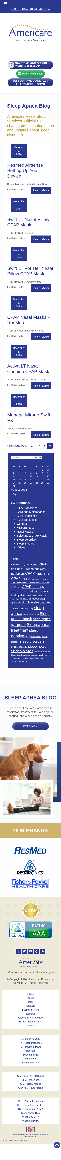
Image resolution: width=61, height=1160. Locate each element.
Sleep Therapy (22, 655)
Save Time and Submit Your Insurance (31, 65)
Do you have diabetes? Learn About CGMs (30, 82)
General (22, 523)
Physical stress (16, 608)
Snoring (30, 655)
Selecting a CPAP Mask (32, 535)
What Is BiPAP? (30, 1121)
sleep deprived (36, 637)
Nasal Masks (25, 531)
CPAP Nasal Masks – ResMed (28, 320)
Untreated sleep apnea (19, 661)
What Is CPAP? (30, 1117)
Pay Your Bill (32, 73)
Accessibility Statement (30, 1017)
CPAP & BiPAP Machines (30, 1076)
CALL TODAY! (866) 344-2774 (30, 9)
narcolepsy (39, 595)
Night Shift (18, 599)
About (31, 998)
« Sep (13, 494)
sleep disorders (32, 641)
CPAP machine (37, 573)
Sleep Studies (25, 543)
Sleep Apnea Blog (30, 1113)
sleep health (38, 646)
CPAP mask (20, 578)
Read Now (30, 726)
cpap (34, 564)
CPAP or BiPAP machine (38, 583)
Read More (41, 190)
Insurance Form (30, 1062)
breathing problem (24, 565)
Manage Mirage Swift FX (28, 417)
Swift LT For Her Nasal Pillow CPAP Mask (30, 271)
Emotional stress (23, 592)
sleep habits (19, 646)
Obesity (25, 599)
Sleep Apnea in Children (31, 614)
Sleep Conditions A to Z (30, 1109)
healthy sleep (18, 595)
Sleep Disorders (27, 539)
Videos (22, 189)
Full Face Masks (27, 519)
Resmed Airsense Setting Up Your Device (25, 171)
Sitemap (30, 1025)
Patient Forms (30, 1054)
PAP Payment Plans (30, 1046)
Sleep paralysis (39, 651)
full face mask (39, 591)
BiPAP (14, 564)
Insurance (30, 1058)
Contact (30, 1006)
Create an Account (30, 1039)
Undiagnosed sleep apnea (34, 658)
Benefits (30, 1050)
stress (35, 655)
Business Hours (30, 1009)
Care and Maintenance (31, 511)
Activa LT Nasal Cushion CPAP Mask (28, 368)
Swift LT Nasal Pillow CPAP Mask (28, 222)
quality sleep (27, 608)
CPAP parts (16, 587)
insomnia (31, 595)
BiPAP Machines (27, 507)
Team (30, 1002)
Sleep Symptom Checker (30, 1105)
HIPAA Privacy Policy (30, 1021)
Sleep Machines (22, 651)
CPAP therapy (33, 587)
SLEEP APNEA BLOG (30, 698)
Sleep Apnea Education (30, 1101)
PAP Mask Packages (30, 1043)
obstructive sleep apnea (34, 602)
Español (30, 1013)
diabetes (14, 592)
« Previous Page (17, 446)
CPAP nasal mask (19, 583)
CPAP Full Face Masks (30, 1087)
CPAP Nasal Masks (30, 1084)
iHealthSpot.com (30, 1136)
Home (30, 994)
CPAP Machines (27, 515)
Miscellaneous (25, 527)
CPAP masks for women (39, 579)
